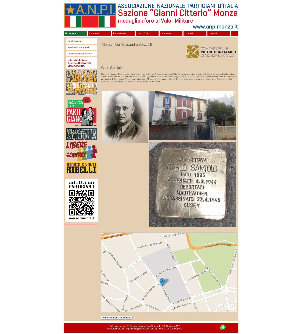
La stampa (166, 33)
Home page (70, 33)
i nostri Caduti (143, 33)
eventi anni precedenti (78, 47)
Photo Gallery (119, 33)
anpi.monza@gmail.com (137, 329)
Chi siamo (94, 33)
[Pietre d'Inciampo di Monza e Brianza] (210, 59)
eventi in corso (74, 41)
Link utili (213, 33)
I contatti (189, 33)
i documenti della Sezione (80, 53)
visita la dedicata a (79, 63)
